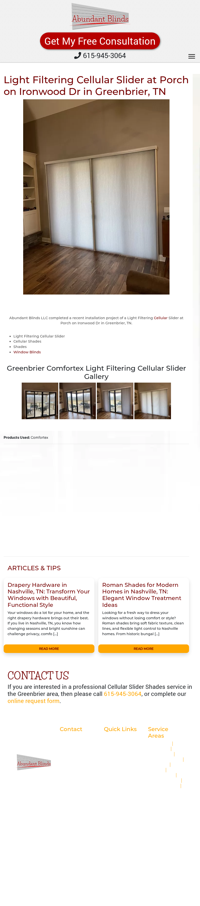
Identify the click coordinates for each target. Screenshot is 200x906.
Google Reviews (118, 742)
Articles (110, 747)
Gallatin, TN (158, 765)
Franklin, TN (159, 749)
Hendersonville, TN (165, 759)
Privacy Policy (116, 753)
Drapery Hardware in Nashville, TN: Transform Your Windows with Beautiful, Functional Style (49, 594)
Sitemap (111, 763)
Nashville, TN (159, 744)
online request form (34, 701)
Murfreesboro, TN (163, 786)
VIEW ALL (175, 796)
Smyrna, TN (158, 791)
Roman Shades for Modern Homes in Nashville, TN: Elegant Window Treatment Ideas (141, 594)
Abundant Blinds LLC (63, 813)
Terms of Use (115, 758)
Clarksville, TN (160, 754)
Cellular (161, 318)
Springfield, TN (161, 775)
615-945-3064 (103, 55)
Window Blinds (27, 352)
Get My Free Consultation (100, 40)
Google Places (116, 737)
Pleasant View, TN (164, 780)
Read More (49, 649)
